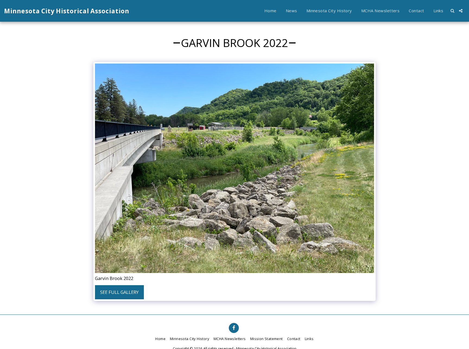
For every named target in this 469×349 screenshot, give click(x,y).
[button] (452, 11)
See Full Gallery (119, 292)
